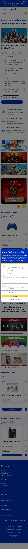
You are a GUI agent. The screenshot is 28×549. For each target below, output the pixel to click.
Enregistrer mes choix (14, 293)
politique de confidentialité (16, 261)
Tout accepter (14, 296)
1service (9, 273)
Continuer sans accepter (15, 299)
